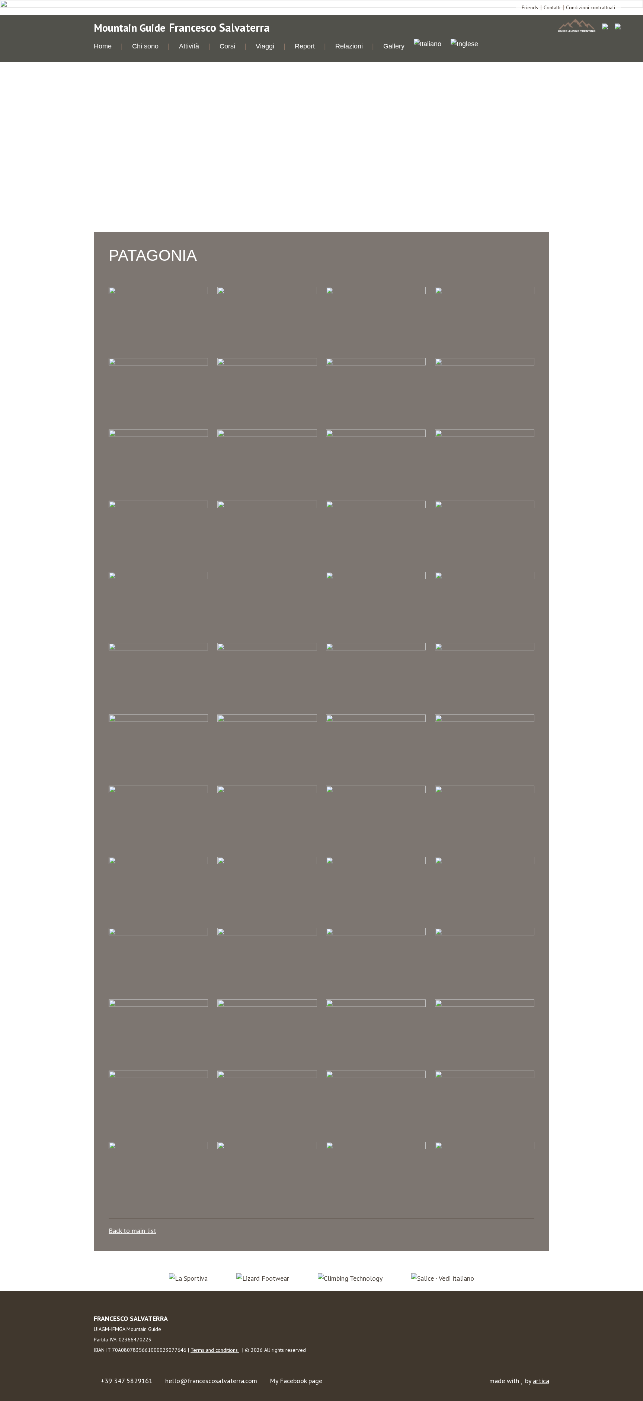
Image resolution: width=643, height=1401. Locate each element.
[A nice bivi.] (158, 292)
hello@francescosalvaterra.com (211, 1380)
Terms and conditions (215, 1350)
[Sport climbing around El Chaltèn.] (484, 434)
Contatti (552, 7)
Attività (189, 46)
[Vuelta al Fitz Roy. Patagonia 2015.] (375, 1146)
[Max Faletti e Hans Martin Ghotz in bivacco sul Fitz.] (267, 790)
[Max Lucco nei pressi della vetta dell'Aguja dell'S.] (484, 790)
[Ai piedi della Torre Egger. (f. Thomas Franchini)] (267, 292)
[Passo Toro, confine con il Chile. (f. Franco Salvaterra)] (158, 933)
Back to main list (132, 1230)
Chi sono (145, 46)
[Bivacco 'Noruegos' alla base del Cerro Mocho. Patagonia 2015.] (158, 434)
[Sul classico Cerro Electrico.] (267, 1004)
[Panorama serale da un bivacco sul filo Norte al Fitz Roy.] (484, 862)
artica (541, 1380)
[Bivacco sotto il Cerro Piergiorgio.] (267, 434)
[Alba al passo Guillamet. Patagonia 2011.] (375, 292)
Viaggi (265, 46)
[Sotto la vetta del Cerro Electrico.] (484, 933)
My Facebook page (296, 1380)
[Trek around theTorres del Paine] (375, 1075)
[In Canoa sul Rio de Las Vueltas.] (267, 648)
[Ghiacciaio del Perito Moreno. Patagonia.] (158, 577)
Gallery (393, 46)
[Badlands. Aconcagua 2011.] (375, 363)
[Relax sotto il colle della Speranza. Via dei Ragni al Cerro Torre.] (375, 933)
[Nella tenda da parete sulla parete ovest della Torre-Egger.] (158, 862)
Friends (530, 7)
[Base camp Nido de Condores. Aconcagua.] (484, 363)
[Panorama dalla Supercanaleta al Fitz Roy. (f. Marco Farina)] (375, 862)
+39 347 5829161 (127, 1380)
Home (103, 46)
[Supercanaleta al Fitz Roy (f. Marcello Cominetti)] (375, 1004)
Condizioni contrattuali (590, 7)
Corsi (227, 46)
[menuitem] (427, 45)
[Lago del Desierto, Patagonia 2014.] (158, 790)
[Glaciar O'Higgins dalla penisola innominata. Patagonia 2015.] (375, 577)
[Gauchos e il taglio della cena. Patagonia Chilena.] (484, 505)
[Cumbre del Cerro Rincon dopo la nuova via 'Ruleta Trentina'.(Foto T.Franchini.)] (267, 719)
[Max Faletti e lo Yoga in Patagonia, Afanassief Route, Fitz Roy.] (484, 1146)
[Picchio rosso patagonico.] (267, 933)
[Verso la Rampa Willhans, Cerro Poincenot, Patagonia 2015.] (484, 1075)
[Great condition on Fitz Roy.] (158, 648)
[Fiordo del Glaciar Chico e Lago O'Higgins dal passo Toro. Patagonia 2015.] (375, 505)
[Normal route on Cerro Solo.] (267, 862)
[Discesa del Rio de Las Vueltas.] (158, 505)
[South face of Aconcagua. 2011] (158, 1004)
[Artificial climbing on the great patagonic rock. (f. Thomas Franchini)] (267, 363)
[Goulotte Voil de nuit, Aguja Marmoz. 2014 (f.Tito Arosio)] (484, 577)
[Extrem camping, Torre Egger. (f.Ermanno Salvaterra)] (267, 505)
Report (305, 46)
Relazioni (349, 46)
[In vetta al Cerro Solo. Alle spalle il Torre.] (375, 719)
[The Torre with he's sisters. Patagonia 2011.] (158, 1075)
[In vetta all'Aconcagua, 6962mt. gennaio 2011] (484, 719)
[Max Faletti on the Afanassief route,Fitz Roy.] (375, 790)
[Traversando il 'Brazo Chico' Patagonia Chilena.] (267, 1075)
